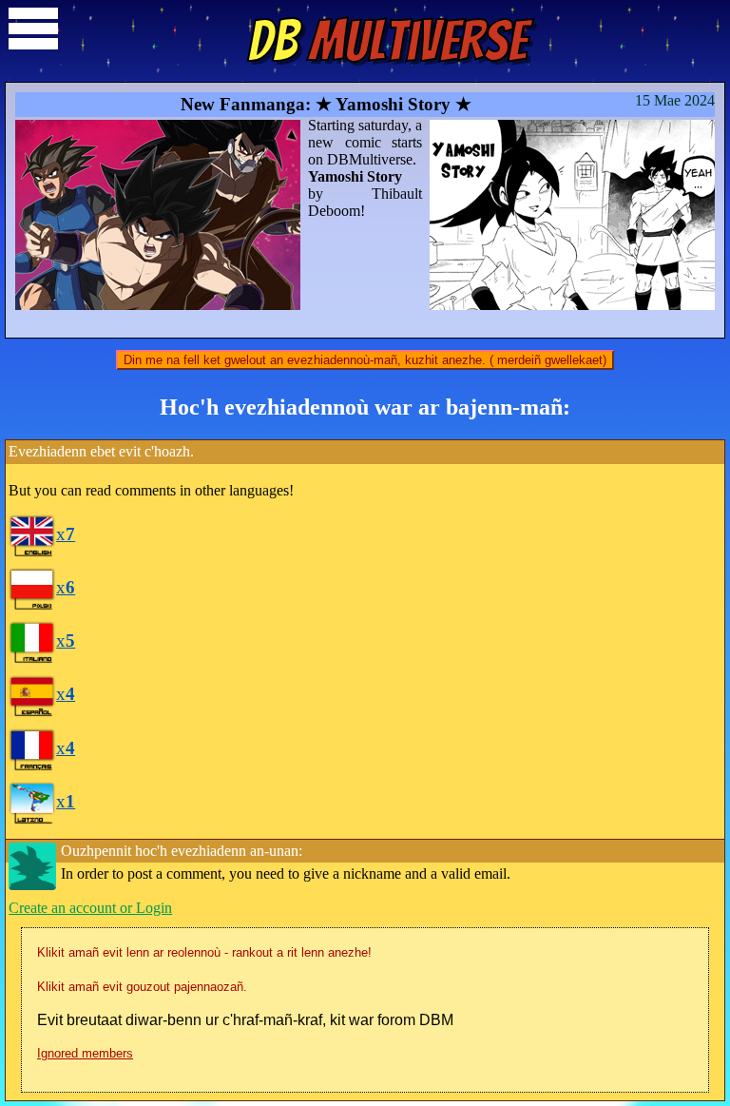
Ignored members (85, 1053)
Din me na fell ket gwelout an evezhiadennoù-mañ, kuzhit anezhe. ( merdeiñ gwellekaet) (365, 360)
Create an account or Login (90, 908)
